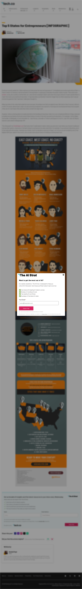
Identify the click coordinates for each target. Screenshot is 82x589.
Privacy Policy (44, 314)
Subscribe (26, 308)
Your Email (22, 299)
